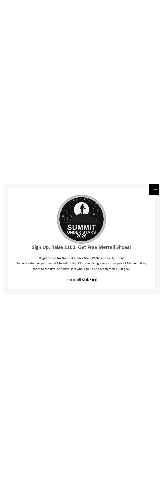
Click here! (89, 279)
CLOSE (154, 189)
